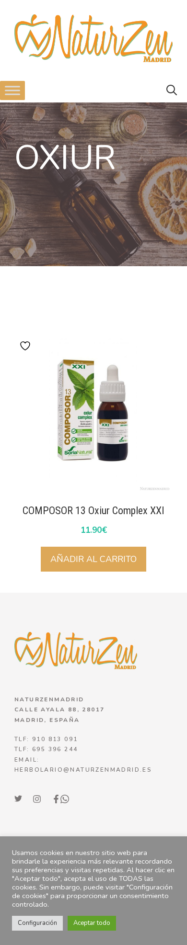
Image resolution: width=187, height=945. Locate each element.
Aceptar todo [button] (91, 923)
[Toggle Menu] (12, 90)
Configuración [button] (37, 923)
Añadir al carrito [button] (93, 559)
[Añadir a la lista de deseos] (26, 346)
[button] (171, 90)
